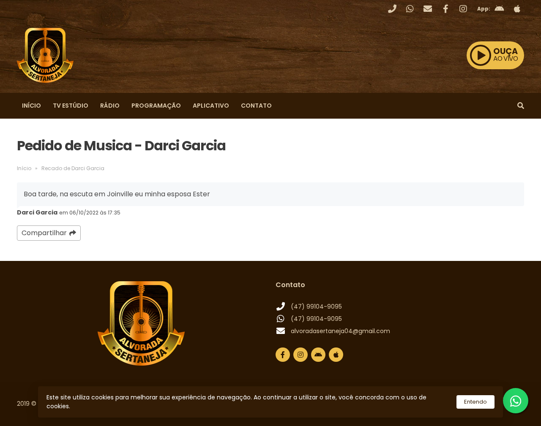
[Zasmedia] (503, 409)
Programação (156, 105)
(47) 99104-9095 (316, 306)
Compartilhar (44, 233)
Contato (256, 105)
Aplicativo (211, 105)
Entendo (475, 402)
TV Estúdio (70, 105)
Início (31, 105)
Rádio (110, 105)
